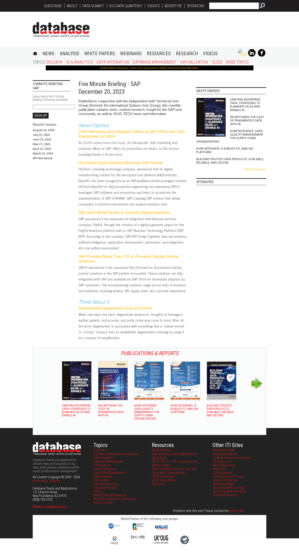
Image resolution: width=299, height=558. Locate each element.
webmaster (236, 511)
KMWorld (218, 469)
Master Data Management (110, 495)
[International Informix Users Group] (138, 529)
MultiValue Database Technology (114, 499)
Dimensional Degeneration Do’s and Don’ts (115, 308)
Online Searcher (223, 473)
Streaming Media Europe (228, 488)
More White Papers (255, 169)
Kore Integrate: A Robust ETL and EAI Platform (224, 150)
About (72, 6)
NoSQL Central (102, 502)
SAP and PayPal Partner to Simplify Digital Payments (124, 212)
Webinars (131, 53)
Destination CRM (223, 450)
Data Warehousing (105, 484)
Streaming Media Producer (230, 491)
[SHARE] (138, 538)
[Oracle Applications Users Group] (161, 529)
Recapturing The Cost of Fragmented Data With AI (247, 120)
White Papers (99, 53)
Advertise (173, 6)
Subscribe (53, 6)
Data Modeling (102, 476)
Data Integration (113, 62)
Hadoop (98, 491)
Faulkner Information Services (232, 458)
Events (153, 6)
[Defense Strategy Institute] (184, 543)
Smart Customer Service (228, 476)
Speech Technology (225, 480)
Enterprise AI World (225, 454)
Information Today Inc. (47, 481)
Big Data (54, 62)
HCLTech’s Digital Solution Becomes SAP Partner (120, 162)
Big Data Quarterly (125, 6)
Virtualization (194, 62)
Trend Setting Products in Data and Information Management (174, 471)
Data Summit (93, 6)
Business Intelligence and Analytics (116, 454)
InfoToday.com (222, 461)
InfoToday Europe (224, 465)
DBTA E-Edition (161, 450)
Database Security (105, 488)
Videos (210, 53)
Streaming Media (223, 484)
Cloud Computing (104, 469)
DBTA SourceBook (164, 480)
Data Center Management (109, 473)
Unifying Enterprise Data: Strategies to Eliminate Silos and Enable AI (245, 105)
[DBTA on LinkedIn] (252, 55)
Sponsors (195, 6)
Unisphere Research (225, 495)
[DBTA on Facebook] (261, 55)
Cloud (217, 62)
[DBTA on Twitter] (242, 54)
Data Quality (101, 480)
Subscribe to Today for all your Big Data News (149, 68)
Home (35, 52)
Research (187, 53)
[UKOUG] (161, 542)
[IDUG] (114, 528)
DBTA (61, 29)
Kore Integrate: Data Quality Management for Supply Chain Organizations (229, 136)
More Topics (237, 62)
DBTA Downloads (163, 476)
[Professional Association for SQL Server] (114, 545)
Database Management (154, 62)
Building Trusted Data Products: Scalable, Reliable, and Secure (230, 160)
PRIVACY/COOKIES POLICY (50, 507)
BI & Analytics (80, 62)
